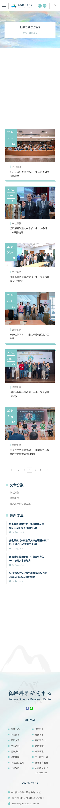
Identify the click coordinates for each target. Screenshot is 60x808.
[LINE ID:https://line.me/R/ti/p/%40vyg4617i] (32, 709)
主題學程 (15, 768)
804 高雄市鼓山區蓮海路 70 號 (26, 792)
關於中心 (15, 729)
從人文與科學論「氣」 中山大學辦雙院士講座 (29, 174)
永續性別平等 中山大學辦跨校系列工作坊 (29, 336)
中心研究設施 (41, 757)
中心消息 (16, 167)
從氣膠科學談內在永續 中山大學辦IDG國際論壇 (28, 230)
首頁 (25, 33)
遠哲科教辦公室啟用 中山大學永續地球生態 (29, 394)
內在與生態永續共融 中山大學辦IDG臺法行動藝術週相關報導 (29, 452)
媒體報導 (16, 329)
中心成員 (15, 735)
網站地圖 (15, 757)
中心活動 (15, 746)
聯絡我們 (15, 751)
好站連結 (39, 746)
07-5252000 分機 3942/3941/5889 (28, 798)
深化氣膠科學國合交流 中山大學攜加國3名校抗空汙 (29, 279)
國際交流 (15, 740)
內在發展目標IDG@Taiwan (41, 770)
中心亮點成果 (17, 763)
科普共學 (39, 735)
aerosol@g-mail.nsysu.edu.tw (25, 803)
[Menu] (4, 6)
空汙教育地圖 (41, 763)
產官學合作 (40, 740)
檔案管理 (39, 751)
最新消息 (39, 729)
